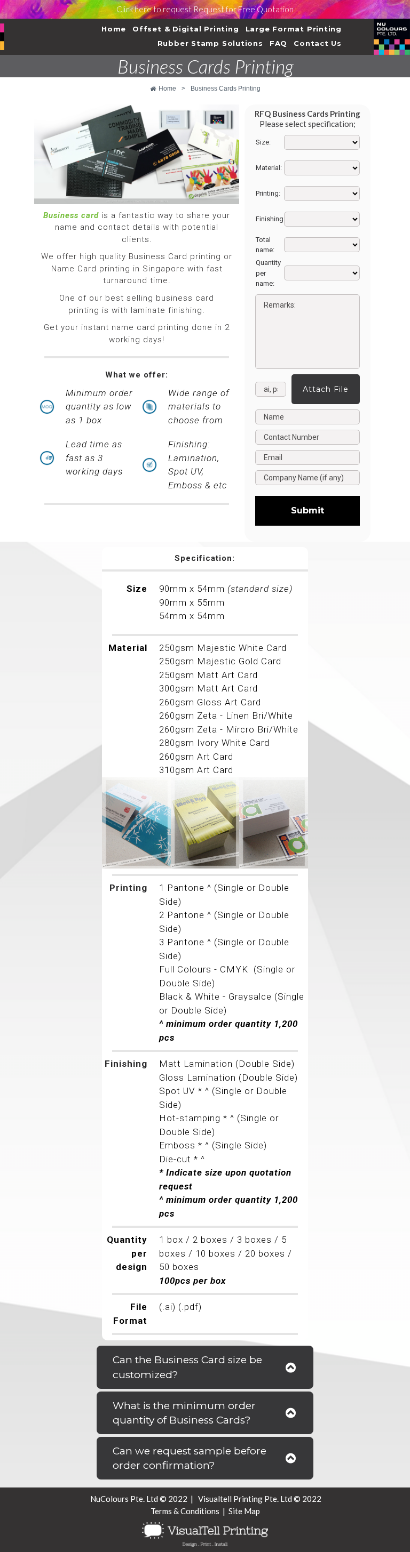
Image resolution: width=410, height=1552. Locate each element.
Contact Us (318, 43)
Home (113, 29)
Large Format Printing (294, 29)
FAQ (278, 43)
